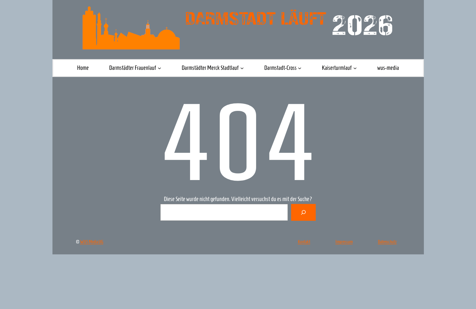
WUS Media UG (91, 241)
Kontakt (304, 241)
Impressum (344, 241)
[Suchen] (303, 212)
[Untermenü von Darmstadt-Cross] (299, 68)
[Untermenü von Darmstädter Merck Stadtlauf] (242, 68)
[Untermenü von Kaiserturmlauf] (355, 68)
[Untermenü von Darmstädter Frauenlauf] (159, 68)
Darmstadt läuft (255, 18)
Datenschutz (387, 241)
